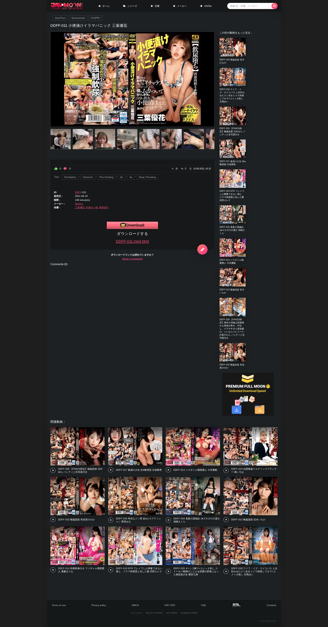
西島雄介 (104, 207)
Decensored (78, 18)
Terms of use (59, 605)
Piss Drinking (106, 177)
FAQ (203, 605)
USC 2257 (169, 605)
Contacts (271, 605)
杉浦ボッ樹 (92, 207)
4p (130, 177)
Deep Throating (147, 177)
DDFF (78, 192)
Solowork (88, 177)
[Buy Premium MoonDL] (247, 415)
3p (121, 177)
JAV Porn (171, 613)
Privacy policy (98, 605)
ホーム (106, 6)
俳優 (157, 6)
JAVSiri (208, 6)
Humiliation (70, 177)
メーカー (182, 6)
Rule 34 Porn (154, 613)
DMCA (135, 605)
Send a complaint (132, 258)
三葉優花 (80, 207)
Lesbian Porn (189, 613)
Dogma (79, 203)
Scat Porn (60, 18)
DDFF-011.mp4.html (132, 241)
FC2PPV (95, 18)
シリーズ (132, 6)
